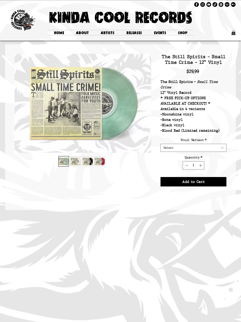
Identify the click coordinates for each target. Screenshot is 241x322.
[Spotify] (221, 4)
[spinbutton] (193, 165)
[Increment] (201, 165)
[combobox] (193, 148)
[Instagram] (202, 4)
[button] (233, 32)
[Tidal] (227, 4)
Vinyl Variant (194, 140)
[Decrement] (186, 165)
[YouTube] (208, 4)
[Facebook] (196, 4)
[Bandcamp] (233, 4)
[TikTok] (215, 4)
